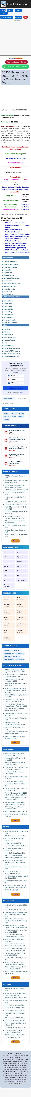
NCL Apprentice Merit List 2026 (15, 836)
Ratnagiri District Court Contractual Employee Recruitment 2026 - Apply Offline (17, 232)
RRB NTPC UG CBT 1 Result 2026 (16, 846)
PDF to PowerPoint (9, 659)
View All (16, 541)
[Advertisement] (15, 38)
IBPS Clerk (6, 416)
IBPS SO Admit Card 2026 (14, 781)
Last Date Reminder (10, 323)
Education (18, 17)
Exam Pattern (8, 335)
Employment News (10, 267)
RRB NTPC (6, 419)
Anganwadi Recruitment (12, 278)
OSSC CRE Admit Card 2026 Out (16, 811)
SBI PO (14, 416)
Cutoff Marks (8, 314)
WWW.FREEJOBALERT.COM (16, 158)
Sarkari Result (8, 301)
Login (25, 17)
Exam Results (8, 309)
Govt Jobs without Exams (12, 283)
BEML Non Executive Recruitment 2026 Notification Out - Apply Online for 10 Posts (17, 239)
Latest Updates (8, 398)
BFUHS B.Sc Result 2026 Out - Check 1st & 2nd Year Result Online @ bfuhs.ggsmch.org (16, 245)
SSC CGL (6, 413)
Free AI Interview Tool (11, 356)
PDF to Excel (16, 656)
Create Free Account (15, 388)
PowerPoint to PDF (9, 653)
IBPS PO (21, 413)
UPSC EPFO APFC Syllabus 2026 (16, 998)
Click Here (25, 209)
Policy (10, 1053)
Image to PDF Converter (12, 351)
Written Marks (8, 317)
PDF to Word (7, 656)
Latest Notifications (7, 17)
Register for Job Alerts (11, 264)
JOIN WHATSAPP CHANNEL (17, 66)
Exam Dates (8, 306)
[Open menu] (10, 10)
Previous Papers (9, 340)
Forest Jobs (8, 281)
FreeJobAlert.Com (18, 4)
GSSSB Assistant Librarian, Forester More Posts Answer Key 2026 (16, 921)
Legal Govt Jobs (9, 289)
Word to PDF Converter (12, 354)
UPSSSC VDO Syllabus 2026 (14, 1018)
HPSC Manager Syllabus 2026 (15, 1035)
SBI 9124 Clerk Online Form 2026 (16, 504)
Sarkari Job (8, 272)
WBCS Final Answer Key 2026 (15, 910)
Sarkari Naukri (9, 275)
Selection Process (10, 337)
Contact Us (17, 1053)
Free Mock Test (9, 294)
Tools (5, 343)
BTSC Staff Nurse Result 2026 (15, 853)
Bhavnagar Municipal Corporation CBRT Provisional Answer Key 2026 (16, 914)
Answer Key (8, 312)
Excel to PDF (16, 650)
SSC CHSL (14, 413)
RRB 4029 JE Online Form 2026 (15, 502)
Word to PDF (7, 650)
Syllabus (7, 332)
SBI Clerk (20, 416)
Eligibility (7, 329)
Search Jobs (8, 270)
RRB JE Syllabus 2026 (12, 1038)
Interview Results (10, 320)
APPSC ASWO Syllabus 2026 (15, 1010)
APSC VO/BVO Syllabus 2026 (15, 1020)
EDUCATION (8, 292)
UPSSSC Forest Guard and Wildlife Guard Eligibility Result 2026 (15, 862)
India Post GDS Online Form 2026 (16, 490)
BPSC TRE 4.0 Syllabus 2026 (15, 1005)
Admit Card (8, 304)
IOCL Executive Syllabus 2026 (15, 1028)
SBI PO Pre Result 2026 (13, 843)
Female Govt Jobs (10, 286)
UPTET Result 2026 (11, 890)
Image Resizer (9, 345)
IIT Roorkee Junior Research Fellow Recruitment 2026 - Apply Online (17, 225)
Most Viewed (22, 398)
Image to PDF (20, 653)
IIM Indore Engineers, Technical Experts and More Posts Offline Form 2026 (15, 690)
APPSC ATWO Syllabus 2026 (15, 1008)
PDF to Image (20, 659)
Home (3, 10)
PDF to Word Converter (12, 348)
